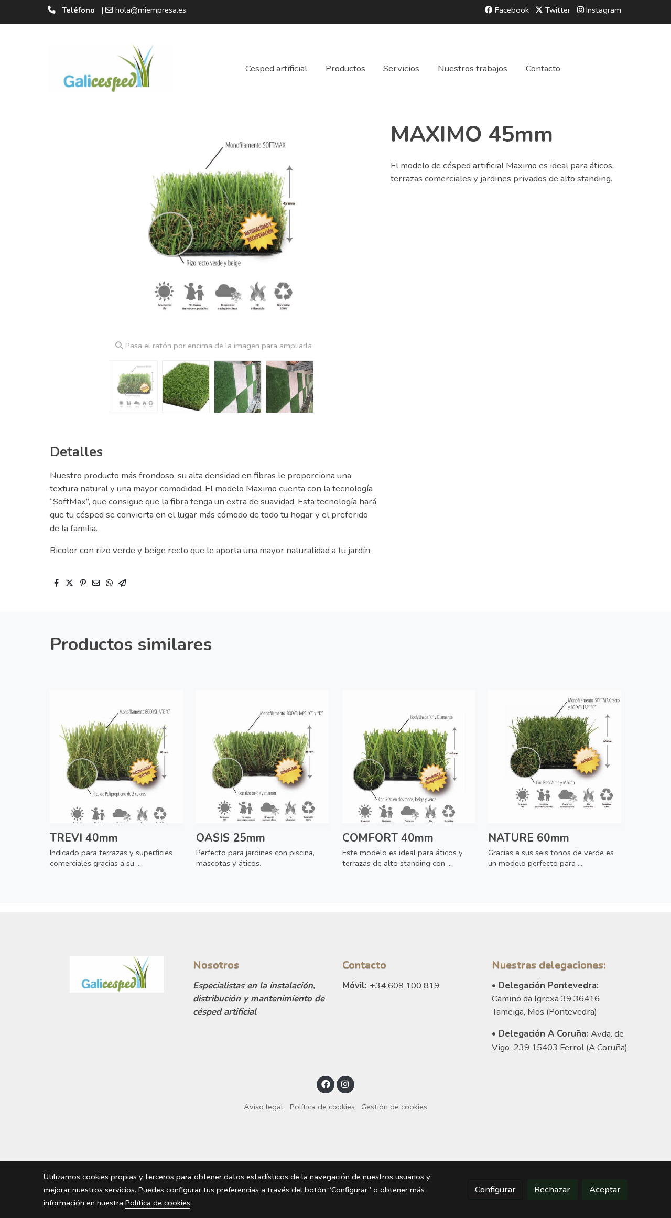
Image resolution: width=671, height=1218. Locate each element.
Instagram (602, 10)
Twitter (556, 10)
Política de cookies (322, 1107)
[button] (357, 226)
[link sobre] (111, 974)
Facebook (511, 10)
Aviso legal (263, 1107)
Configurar (495, 1189)
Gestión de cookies (394, 1107)
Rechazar (552, 1189)
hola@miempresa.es (150, 10)
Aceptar (605, 1189)
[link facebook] (325, 1083)
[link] (111, 69)
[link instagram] (345, 1083)
